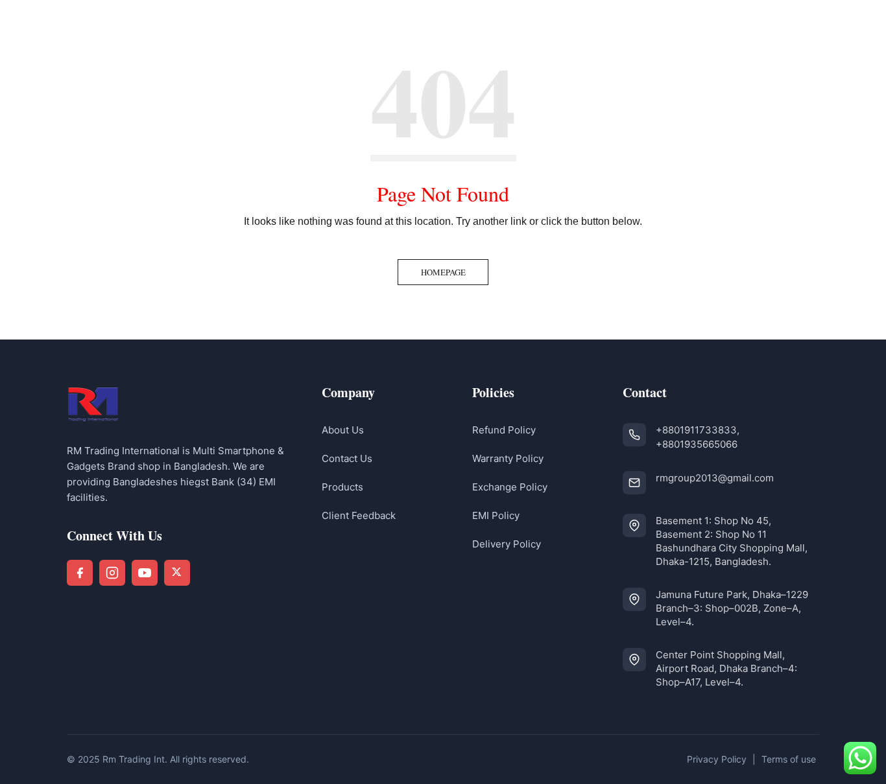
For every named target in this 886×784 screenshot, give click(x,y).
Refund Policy (504, 430)
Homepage (443, 272)
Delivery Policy (506, 544)
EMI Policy (496, 515)
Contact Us (347, 458)
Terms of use (788, 759)
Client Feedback (359, 515)
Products (342, 487)
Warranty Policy (508, 458)
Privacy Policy (717, 759)
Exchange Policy (509, 487)
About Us (343, 430)
